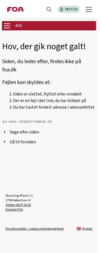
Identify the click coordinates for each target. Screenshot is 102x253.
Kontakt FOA (14, 209)
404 (18, 26)
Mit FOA (71, 9)
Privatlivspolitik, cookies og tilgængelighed (34, 228)
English (87, 228)
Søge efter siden (24, 132)
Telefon (18, 205)
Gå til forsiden (23, 142)
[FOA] (15, 9)
